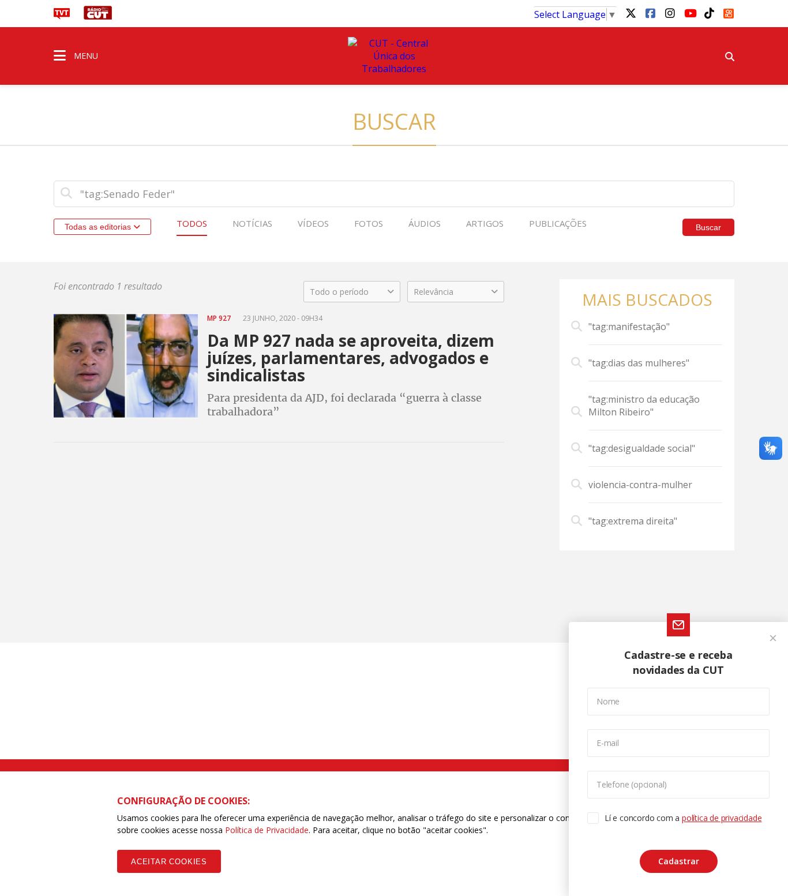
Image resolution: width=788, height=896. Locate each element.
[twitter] (630, 12)
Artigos (485, 223)
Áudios (424, 223)
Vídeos (313, 223)
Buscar (708, 227)
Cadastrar (678, 861)
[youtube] (689, 12)
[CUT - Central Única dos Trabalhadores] (394, 56)
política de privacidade (721, 817)
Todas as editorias (99, 226)
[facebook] (650, 12)
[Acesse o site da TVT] (62, 16)
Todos (192, 223)
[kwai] (728, 11)
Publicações (558, 223)
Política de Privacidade (267, 829)
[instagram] (670, 12)
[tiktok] (709, 12)
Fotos (368, 223)
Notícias (252, 223)
